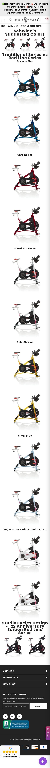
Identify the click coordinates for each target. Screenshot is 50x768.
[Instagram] (12, 716)
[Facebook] (5, 716)
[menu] (3, 19)
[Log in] (38, 20)
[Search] (10, 19)
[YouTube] (19, 716)
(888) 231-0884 (34, 12)
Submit (39, 706)
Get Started (48, 733)
